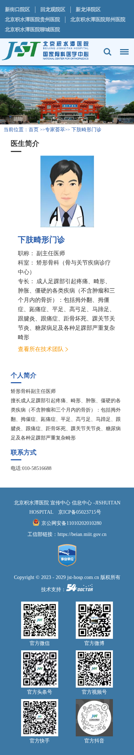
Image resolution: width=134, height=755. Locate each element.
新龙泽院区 (88, 9)
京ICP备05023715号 (79, 512)
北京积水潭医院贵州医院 (32, 19)
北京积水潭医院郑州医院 (97, 19)
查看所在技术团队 (41, 349)
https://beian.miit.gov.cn (82, 534)
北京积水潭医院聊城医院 (32, 29)
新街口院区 (17, 9)
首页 (34, 129)
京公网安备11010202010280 (71, 523)
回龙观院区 (52, 9)
